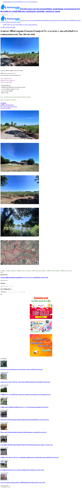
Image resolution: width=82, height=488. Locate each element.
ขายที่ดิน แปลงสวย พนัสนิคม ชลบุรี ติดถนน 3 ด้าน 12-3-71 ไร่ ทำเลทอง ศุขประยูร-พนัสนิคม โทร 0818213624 (24, 407)
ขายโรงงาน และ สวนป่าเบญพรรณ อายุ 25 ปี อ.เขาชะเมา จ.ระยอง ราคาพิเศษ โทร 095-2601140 (22, 369)
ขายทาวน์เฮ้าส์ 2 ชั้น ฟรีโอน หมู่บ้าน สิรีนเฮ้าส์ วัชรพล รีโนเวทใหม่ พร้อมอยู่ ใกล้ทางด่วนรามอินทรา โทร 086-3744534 (27, 444)
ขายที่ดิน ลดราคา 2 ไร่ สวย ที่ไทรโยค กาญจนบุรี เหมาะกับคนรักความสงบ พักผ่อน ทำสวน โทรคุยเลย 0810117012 (26, 394)
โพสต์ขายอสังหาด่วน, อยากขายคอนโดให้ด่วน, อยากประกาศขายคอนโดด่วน (20, 1)
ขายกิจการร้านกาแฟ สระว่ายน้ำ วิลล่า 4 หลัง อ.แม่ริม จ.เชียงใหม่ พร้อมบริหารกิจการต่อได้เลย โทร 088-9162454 (25, 382)
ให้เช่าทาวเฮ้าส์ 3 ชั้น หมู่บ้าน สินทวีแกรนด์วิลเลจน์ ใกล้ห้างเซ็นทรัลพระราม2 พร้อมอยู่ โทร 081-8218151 (24, 432)
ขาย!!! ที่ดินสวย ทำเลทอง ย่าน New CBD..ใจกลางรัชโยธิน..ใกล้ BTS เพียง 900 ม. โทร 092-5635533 (22, 470)
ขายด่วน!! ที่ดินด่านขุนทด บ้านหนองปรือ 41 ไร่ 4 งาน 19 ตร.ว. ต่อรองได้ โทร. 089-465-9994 (24, 277)
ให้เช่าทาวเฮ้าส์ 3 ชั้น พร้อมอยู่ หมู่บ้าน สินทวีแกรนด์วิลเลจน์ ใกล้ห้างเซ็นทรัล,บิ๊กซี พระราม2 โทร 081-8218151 (25, 419)
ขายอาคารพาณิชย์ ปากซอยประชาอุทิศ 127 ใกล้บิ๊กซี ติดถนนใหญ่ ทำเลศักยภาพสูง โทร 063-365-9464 (23, 482)
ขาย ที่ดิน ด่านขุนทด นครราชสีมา (8, 27)
